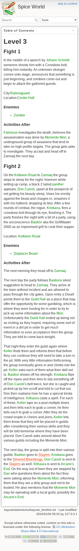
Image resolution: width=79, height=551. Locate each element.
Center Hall (25, 98)
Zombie (19, 115)
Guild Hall (38, 299)
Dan (7, 473)
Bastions (55, 280)
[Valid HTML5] (66, 536)
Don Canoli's (17, 384)
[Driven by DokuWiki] (48, 540)
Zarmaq (46, 175)
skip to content (67, 3)
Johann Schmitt (57, 60)
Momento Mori (55, 137)
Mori (59, 313)
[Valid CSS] (30, 540)
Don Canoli (26, 189)
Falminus (10, 132)
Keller (8, 351)
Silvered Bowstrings (28, 459)
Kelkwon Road (25, 175)
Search (37, 20)
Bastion (36, 222)
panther (58, 184)
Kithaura (32, 398)
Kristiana (53, 208)
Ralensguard (20, 93)
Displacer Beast (25, 253)
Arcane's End (14, 497)
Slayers (44, 455)
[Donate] (30, 536)
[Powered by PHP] (48, 536)
